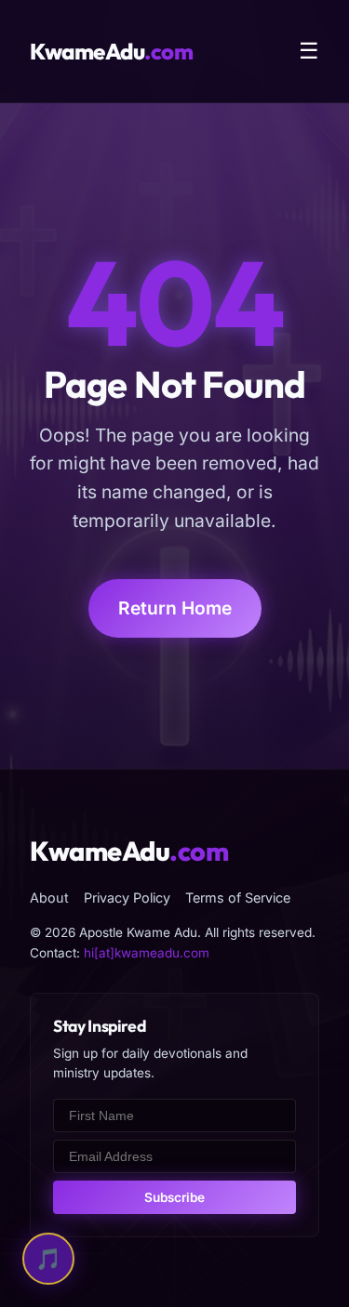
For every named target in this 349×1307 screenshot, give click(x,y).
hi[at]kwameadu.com (146, 952)
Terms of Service (237, 897)
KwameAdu (111, 51)
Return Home (175, 608)
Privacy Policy (127, 897)
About (49, 897)
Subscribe (174, 1197)
